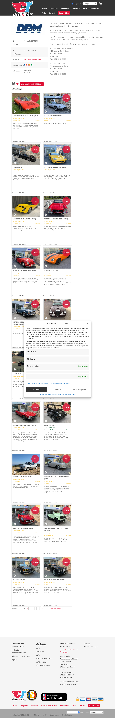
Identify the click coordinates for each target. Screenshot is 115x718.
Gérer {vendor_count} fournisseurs (39, 383)
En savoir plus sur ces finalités (60, 383)
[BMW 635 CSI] (26, 581)
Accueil (44, 9)
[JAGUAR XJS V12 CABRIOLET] (26, 427)
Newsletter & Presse (79, 9)
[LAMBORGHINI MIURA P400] (26, 220)
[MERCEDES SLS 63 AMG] (26, 530)
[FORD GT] (26, 169)
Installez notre (55, 697)
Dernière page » (56, 609)
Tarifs (44, 13)
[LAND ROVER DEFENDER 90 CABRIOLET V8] (57, 530)
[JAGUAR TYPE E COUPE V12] (57, 117)
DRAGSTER (40, 651)
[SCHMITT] (57, 427)
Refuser (58, 389)
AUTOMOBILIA (41, 662)
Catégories (54, 9)
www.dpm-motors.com (32, 60)
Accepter (36, 389)
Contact (52, 13)
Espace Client (64, 13)
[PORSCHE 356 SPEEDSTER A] (26, 272)
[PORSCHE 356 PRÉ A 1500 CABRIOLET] (57, 478)
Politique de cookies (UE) (20, 656)
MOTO (38, 655)
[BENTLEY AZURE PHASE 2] (57, 581)
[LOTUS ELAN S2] (57, 272)
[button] (88, 323)
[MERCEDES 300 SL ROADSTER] (57, 220)
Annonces (65, 9)
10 (42, 609)
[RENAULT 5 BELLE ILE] (26, 478)
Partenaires (94, 9)
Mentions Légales (18, 646)
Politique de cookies (45, 394)
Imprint (74, 394)
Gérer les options (79, 389)
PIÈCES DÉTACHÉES (43, 665)
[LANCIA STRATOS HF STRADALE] (26, 117)
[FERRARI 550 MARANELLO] (57, 169)
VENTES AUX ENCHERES (44, 658)
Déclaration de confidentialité (61, 394)
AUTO (38, 648)
